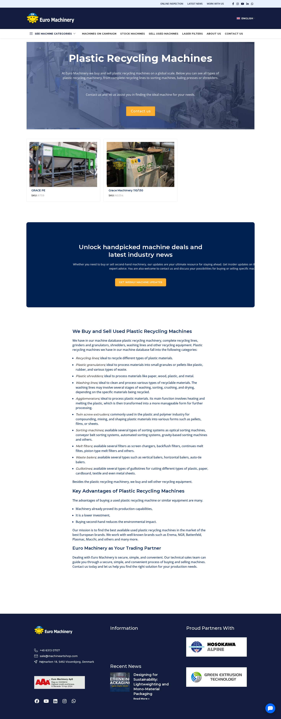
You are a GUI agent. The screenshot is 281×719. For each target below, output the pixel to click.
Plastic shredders (89, 376)
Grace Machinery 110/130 (126, 190)
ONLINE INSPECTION (171, 3)
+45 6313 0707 (50, 650)
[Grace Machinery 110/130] (140, 164)
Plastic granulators (90, 365)
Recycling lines (87, 358)
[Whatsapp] (73, 701)
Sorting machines (89, 430)
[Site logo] (50, 18)
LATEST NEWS (195, 3)
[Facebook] (36, 701)
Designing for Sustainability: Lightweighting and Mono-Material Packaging (151, 684)
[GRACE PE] (63, 164)
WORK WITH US (215, 3)
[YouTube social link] (242, 3)
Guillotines (84, 468)
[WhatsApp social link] (252, 3)
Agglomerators (87, 398)
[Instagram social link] (237, 3)
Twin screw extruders (92, 414)
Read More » (141, 698)
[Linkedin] (55, 701)
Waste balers (86, 457)
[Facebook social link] (233, 3)
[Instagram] (64, 701)
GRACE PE (38, 190)
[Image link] (53, 630)
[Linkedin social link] (247, 3)
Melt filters (84, 446)
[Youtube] (46, 701)
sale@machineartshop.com (59, 656)
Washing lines (86, 383)
